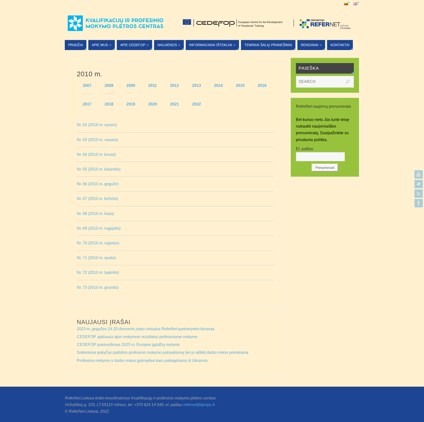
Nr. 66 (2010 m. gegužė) (98, 184)
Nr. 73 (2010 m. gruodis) (98, 287)
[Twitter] (418, 184)
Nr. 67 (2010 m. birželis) (97, 199)
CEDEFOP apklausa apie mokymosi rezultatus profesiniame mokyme (137, 337)
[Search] (347, 81)
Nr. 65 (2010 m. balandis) (98, 169)
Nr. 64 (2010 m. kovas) (96, 154)
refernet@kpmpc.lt (199, 405)
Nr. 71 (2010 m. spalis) (96, 258)
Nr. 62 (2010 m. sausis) (97, 125)
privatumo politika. (312, 140)
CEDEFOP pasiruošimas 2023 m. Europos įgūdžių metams (128, 345)
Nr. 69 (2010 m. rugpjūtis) (98, 228)
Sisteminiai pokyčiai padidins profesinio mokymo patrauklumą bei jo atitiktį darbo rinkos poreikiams (162, 352)
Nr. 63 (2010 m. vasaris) (97, 140)
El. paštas (304, 149)
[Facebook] (418, 203)
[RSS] (418, 193)
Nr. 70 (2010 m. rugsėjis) (98, 243)
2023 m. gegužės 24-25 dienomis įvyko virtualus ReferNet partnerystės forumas (145, 329)
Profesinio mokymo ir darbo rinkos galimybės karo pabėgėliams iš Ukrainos (142, 360)
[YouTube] (418, 174)
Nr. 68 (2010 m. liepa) (95, 213)
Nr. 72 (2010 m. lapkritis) (98, 272)
